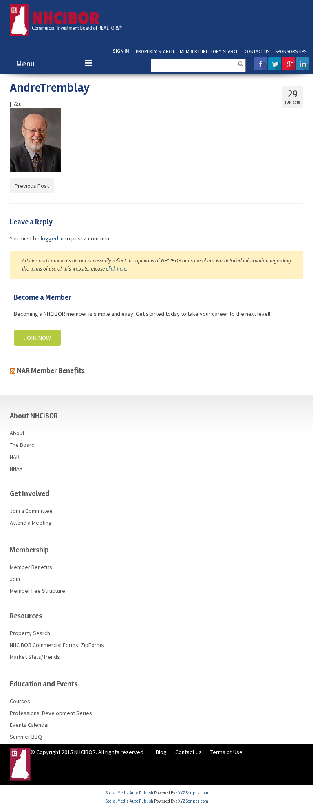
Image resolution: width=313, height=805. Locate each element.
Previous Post (32, 185)
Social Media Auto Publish (129, 793)
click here (116, 268)
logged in (52, 238)
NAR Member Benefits (51, 370)
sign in (121, 51)
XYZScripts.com (193, 793)
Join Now (37, 338)
